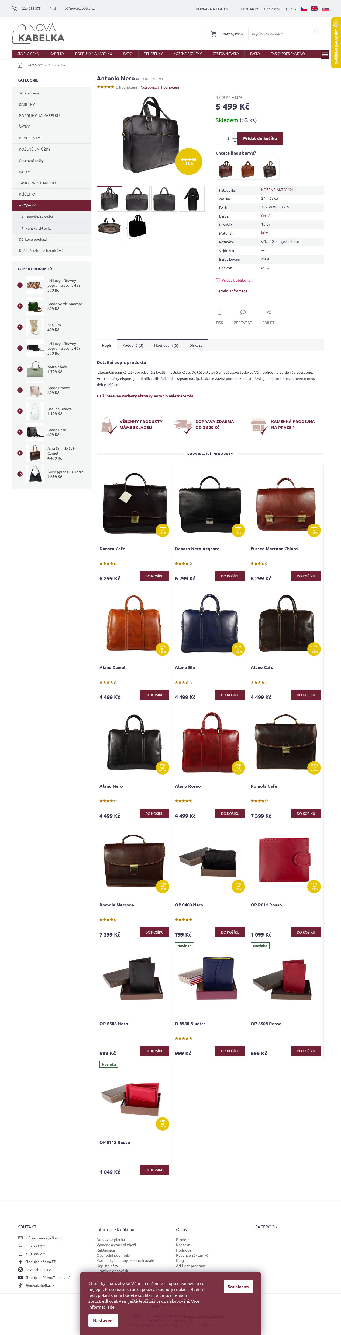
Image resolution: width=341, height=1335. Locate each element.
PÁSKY (24, 171)
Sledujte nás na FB (40, 1261)
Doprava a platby (212, 8)
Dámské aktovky (39, 216)
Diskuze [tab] (196, 345)
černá (265, 215)
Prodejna (183, 1239)
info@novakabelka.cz (43, 1237)
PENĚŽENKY (29, 137)
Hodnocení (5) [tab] (166, 345)
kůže (265, 232)
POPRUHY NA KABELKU (39, 115)
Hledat (317, 31)
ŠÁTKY (24, 126)
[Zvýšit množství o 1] (234, 135)
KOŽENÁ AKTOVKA (277, 189)
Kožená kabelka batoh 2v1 (41, 250)
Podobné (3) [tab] (132, 345)
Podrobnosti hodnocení (159, 87)
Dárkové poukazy (33, 239)
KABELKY (27, 104)
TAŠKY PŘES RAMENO (37, 182)
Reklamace (106, 1250)
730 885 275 (35, 1253)
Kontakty (249, 8)
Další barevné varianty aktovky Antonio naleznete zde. (145, 395)
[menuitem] (28, 54)
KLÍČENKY (27, 194)
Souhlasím (238, 1286)
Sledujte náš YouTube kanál (48, 1277)
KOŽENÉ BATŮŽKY (34, 149)
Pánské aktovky (38, 228)
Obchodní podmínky (114, 1255)
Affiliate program (190, 1265)
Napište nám (107, 1265)
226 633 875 (35, 1245)
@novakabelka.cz (39, 1285)
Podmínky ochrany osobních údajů (125, 1260)
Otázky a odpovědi (112, 1270)
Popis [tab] (107, 345)
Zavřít (227, 306)
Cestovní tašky (31, 160)
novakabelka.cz (38, 1269)
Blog (180, 1260)
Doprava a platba (111, 1239)
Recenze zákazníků (192, 1255)
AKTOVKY (27, 205)
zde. (112, 1306)
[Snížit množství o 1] (234, 141)
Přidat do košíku (260, 138)
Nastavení (103, 1320)
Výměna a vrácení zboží (116, 1244)
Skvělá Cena (29, 92)
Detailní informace (231, 290)
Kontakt (183, 1244)
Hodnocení (185, 1250)
